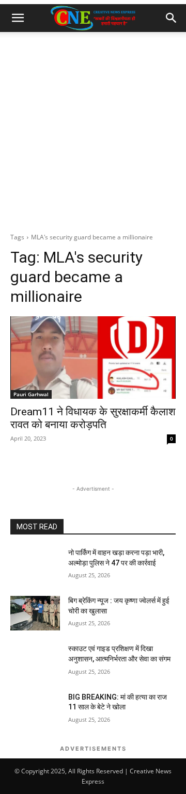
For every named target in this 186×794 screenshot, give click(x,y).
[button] (17, 18)
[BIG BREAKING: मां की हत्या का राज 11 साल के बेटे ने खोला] (35, 709)
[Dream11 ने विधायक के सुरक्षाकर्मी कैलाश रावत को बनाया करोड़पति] (93, 357)
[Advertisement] (93, 130)
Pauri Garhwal (31, 394)
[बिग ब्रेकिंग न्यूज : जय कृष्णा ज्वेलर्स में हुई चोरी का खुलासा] (35, 613)
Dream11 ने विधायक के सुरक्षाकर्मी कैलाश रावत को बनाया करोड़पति (93, 418)
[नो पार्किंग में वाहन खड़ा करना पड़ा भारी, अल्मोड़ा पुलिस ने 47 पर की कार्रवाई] (35, 565)
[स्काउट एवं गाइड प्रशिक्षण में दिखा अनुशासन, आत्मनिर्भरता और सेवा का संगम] (35, 661)
